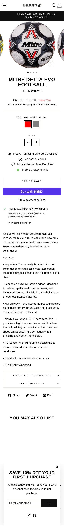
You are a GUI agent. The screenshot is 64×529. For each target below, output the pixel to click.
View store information (19, 223)
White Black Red (27, 124)
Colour (32, 117)
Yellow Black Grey (36, 124)
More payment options (32, 199)
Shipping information (32, 375)
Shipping (27, 104)
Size (32, 135)
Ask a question (32, 383)
